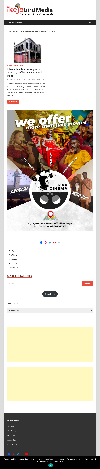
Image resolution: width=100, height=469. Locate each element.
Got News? (13, 259)
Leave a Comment (37, 79)
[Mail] (58, 242)
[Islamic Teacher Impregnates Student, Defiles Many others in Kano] (27, 50)
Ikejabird (27, 79)
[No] (97, 462)
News (21, 66)
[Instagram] (45, 242)
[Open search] (90, 22)
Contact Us (13, 267)
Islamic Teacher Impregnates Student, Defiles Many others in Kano (25, 72)
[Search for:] (50, 283)
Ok (51, 465)
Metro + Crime (12, 66)
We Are (12, 251)
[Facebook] (41, 242)
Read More (12, 101)
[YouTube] (54, 242)
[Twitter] (50, 242)
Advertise (13, 263)
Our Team (13, 255)
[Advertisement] (50, 344)
